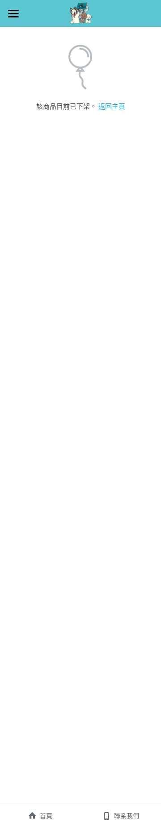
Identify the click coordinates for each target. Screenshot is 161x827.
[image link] (80, 13)
